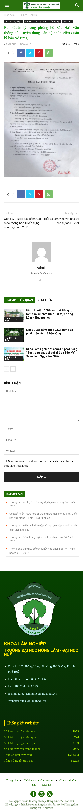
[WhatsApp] (49, 53)
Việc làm (68, 21)
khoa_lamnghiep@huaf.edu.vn (37, 693)
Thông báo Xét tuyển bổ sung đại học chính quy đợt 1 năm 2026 (42, 504)
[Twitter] (30, 53)
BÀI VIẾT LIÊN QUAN (19, 300)
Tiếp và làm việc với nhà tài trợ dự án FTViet (61, 221)
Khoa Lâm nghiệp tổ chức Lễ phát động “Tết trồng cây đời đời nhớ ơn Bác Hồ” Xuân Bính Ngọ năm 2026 (51, 352)
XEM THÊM (45, 300)
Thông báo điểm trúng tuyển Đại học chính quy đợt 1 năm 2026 (42, 539)
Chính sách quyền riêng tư (39, 780)
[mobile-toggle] (6, 5)
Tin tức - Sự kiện (28, 15)
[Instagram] (41, 794)
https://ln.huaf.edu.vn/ (41, 273)
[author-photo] (41, 261)
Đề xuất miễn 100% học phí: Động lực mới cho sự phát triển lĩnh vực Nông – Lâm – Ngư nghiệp (50, 314)
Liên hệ (46, 784)
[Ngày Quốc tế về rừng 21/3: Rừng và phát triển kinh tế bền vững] (14, 335)
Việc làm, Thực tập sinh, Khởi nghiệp (42, 21)
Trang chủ (9, 15)
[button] (77, 5)
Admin (12, 43)
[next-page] (13, 369)
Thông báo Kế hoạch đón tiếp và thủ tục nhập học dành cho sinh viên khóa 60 (43, 527)
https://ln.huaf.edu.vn (33, 700)
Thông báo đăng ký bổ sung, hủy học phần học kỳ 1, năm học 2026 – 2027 (42, 550)
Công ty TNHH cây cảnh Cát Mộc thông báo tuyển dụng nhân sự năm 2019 (22, 223)
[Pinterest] (39, 53)
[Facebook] (21, 53)
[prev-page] (6, 369)
